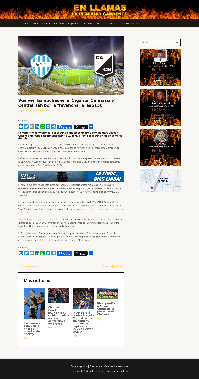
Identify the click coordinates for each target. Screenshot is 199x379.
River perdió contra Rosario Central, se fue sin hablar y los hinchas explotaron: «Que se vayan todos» (83, 322)
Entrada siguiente (113, 266)
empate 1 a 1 (47, 144)
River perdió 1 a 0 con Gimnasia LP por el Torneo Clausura (107, 309)
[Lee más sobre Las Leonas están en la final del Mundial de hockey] (34, 303)
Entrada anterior (28, 266)
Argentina (73, 23)
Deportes (87, 23)
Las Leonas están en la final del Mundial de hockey (32, 329)
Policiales (59, 23)
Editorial (111, 23)
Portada (24, 23)
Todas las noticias (129, 23)
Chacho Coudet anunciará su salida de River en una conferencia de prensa (58, 315)
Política (46, 23)
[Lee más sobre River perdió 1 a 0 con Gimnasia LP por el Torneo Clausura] (107, 293)
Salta (35, 23)
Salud (99, 23)
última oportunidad (49, 219)
